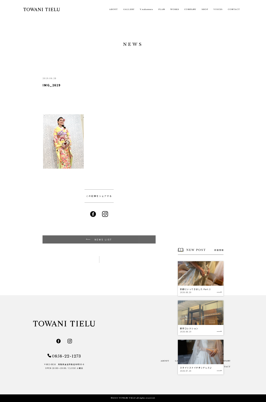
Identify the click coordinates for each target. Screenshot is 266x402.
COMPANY (190, 9)
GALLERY (128, 9)
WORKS (174, 9)
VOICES (218, 9)
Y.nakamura (146, 9)
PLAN (161, 9)
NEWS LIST (103, 239)
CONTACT (234, 9)
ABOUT (113, 9)
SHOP (205, 9)
